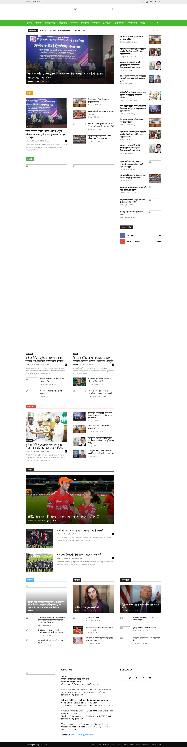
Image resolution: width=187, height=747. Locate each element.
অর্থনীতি (96, 23)
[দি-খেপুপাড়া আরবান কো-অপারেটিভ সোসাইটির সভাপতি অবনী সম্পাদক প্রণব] (155, 79)
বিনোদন (74, 23)
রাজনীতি (63, 23)
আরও (142, 23)
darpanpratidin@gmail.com (82, 735)
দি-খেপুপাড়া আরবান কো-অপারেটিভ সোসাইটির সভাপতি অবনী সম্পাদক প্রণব (133, 78)
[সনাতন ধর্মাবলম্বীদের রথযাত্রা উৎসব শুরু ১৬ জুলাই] (79, 114)
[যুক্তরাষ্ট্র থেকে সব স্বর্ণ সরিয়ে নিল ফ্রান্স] (155, 306)
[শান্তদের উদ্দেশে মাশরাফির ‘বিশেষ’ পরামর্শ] (39, 562)
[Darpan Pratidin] (93, 12)
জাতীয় (38, 23)
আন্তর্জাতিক (50, 23)
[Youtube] (159, 2)
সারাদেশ (85, 23)
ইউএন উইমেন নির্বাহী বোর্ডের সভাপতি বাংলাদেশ (57, 31)
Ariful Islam (44, 745)
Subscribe (157, 241)
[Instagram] (147, 2)
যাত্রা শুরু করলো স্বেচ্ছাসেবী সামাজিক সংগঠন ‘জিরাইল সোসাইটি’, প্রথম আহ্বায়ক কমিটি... (133, 51)
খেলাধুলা (107, 23)
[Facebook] (143, 2)
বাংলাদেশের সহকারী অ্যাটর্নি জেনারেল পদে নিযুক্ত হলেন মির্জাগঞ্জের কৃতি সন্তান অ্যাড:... (131, 65)
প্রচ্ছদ (29, 23)
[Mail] (151, 2)
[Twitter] (155, 2)
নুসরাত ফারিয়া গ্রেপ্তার (92, 618)
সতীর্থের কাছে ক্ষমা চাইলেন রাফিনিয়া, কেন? (80, 530)
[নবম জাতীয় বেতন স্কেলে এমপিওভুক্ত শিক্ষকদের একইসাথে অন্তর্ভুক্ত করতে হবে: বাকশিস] (70, 59)
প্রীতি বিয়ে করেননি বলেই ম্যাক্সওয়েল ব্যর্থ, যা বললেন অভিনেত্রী (63, 517)
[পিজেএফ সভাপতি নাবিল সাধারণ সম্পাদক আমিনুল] (155, 39)
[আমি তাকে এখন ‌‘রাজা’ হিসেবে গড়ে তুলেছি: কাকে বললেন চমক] (78, 640)
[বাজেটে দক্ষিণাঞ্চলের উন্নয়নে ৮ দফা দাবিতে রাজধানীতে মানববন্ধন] (79, 139)
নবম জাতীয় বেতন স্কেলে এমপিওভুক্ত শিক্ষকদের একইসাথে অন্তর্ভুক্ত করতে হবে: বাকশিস (46, 134)
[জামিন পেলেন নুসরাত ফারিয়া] (93, 599)
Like (160, 235)
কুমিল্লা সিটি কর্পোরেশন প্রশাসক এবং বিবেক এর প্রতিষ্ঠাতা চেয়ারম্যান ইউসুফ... (46, 359)
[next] (157, 30)
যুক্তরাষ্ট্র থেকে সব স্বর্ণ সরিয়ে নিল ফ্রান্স (144, 628)
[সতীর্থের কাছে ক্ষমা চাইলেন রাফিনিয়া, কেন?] (39, 538)
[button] (158, 23)
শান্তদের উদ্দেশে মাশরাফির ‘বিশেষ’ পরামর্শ (79, 554)
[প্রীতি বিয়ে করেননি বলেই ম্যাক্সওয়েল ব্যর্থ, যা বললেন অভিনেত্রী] (70, 499)
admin (30, 81)
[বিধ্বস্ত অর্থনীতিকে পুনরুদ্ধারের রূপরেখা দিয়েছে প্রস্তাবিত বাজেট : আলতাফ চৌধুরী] (93, 259)
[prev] (153, 30)
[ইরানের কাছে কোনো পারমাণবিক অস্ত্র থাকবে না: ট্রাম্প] (140, 599)
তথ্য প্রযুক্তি (119, 23)
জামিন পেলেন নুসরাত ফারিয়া (87, 607)
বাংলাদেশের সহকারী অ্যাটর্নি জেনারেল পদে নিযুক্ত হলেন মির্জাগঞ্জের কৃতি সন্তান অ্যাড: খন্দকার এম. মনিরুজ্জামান (51, 620)
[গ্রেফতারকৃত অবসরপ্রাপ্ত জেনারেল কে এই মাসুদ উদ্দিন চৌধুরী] (79, 381)
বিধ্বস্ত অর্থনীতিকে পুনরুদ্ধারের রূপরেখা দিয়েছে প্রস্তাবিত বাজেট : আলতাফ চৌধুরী (93, 359)
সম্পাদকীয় (132, 23)
